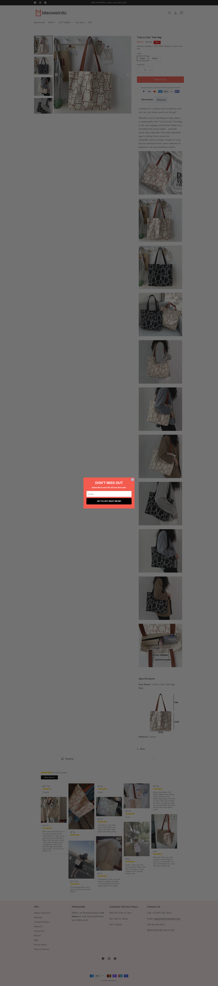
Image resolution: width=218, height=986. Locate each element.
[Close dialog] (132, 479)
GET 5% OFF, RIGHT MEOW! (109, 501)
